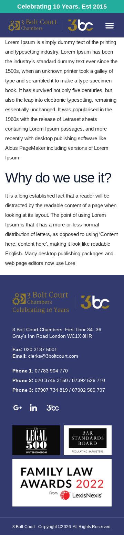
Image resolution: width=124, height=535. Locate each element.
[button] (109, 25)
